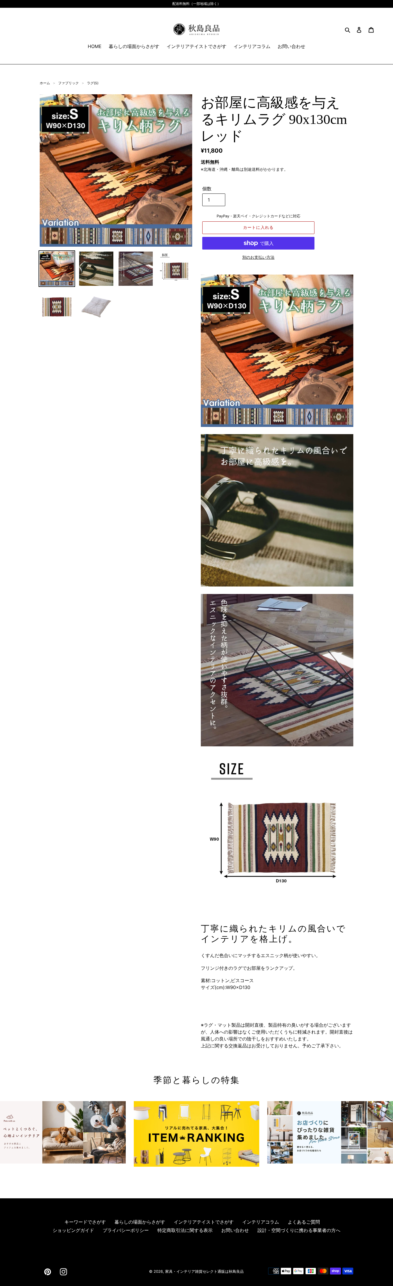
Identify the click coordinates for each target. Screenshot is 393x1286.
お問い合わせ (235, 1230)
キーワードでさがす (85, 1222)
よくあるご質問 (304, 1222)
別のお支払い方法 (258, 257)
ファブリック (68, 83)
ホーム (45, 83)
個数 (206, 188)
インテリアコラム (260, 1222)
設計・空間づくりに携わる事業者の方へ (298, 1230)
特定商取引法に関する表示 (185, 1230)
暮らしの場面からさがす (140, 1222)
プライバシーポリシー (126, 1230)
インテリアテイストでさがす (204, 1222)
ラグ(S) (92, 83)
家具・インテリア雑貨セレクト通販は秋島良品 (204, 1271)
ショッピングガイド (73, 1230)
